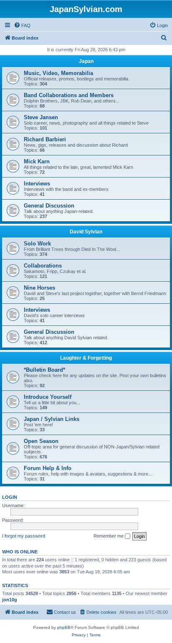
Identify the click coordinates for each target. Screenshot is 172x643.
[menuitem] (22, 25)
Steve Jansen (41, 117)
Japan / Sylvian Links (51, 419)
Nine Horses (39, 288)
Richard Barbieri (45, 139)
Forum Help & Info (47, 468)
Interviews (37, 183)
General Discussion (49, 206)
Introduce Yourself (47, 397)
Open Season (41, 441)
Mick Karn (37, 161)
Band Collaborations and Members (69, 95)
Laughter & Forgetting (86, 358)
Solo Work (37, 243)
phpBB (64, 627)
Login (9, 497)
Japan (86, 61)
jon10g (9, 599)
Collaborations (43, 266)
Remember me (109, 535)
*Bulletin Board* (44, 370)
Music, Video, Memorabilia (58, 73)
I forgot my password (23, 535)
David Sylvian (86, 232)
